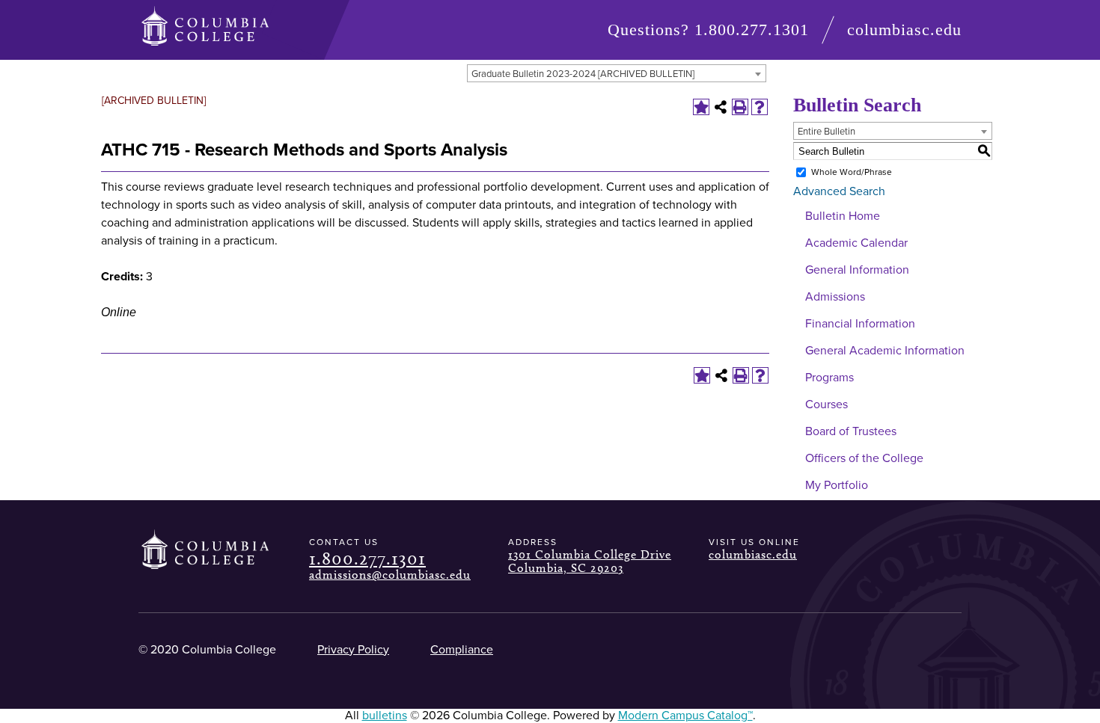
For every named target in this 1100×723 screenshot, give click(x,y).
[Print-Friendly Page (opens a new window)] (740, 107)
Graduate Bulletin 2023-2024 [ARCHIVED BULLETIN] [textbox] (582, 74)
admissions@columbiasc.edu (390, 574)
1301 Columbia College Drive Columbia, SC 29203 (589, 561)
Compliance (461, 649)
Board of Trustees (850, 431)
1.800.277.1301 (751, 29)
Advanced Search (839, 191)
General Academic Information (885, 350)
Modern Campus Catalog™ (685, 715)
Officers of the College (864, 458)
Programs (829, 377)
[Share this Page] (720, 107)
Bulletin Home (842, 216)
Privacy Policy (353, 649)
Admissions (835, 296)
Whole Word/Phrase (851, 172)
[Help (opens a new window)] (759, 107)
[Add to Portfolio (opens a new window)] (701, 107)
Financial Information (860, 323)
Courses (826, 404)
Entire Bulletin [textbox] (826, 132)
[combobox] (616, 73)
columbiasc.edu (904, 29)
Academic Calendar (856, 243)
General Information (857, 269)
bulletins (384, 715)
